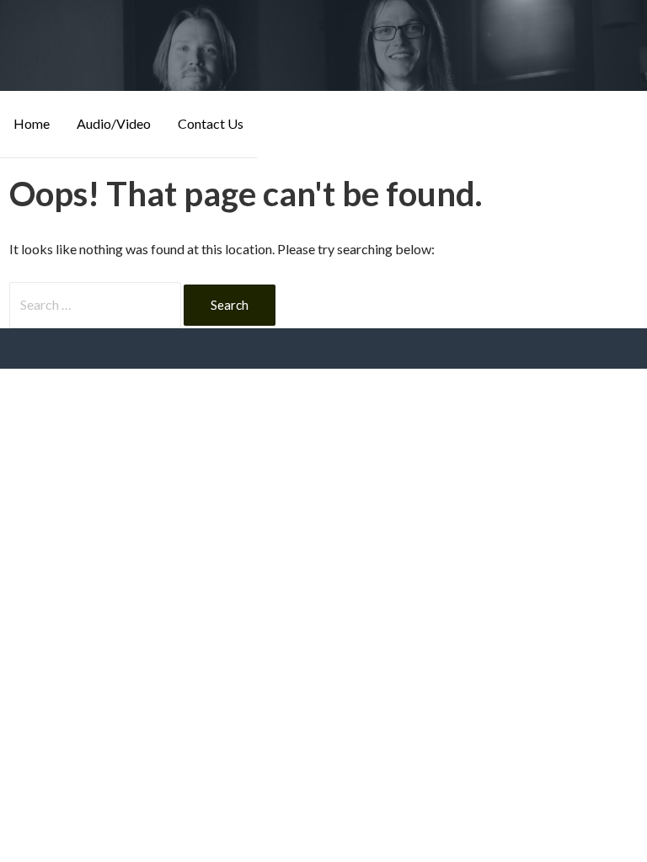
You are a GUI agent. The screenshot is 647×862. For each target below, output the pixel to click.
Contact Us (210, 123)
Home (31, 123)
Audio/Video (114, 123)
